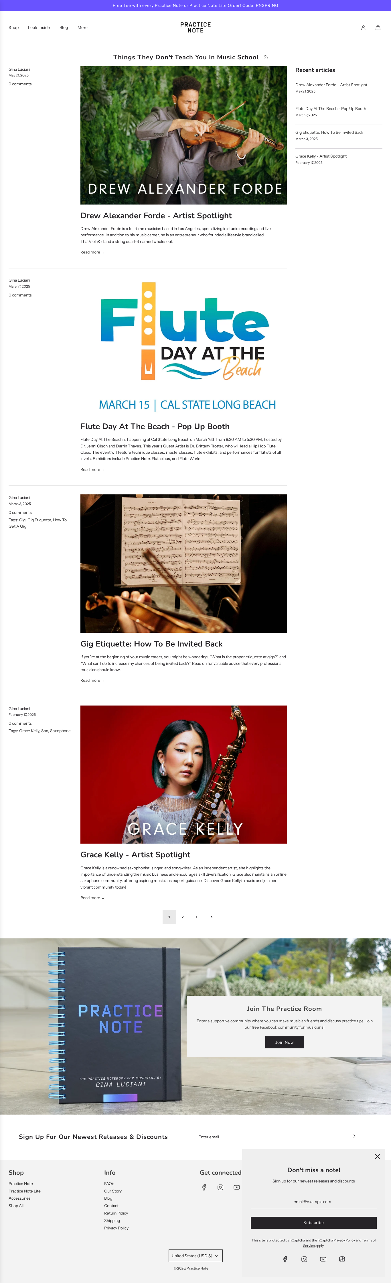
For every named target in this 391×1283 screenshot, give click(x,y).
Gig (22, 519)
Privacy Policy (116, 1228)
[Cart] (379, 27)
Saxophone (60, 730)
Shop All (16, 1205)
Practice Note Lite (25, 1191)
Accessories (20, 1198)
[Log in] (363, 27)
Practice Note (21, 1183)
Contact (111, 1205)
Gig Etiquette (39, 519)
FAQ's (109, 1183)
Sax (44, 730)
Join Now (284, 1042)
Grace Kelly (29, 730)
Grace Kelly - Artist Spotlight (135, 854)
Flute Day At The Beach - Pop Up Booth (155, 426)
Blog (108, 1198)
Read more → (92, 252)
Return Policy (116, 1213)
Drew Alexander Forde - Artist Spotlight (156, 215)
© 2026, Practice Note (191, 1268)
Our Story (113, 1191)
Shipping (112, 1220)
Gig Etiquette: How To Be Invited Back (151, 643)
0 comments (20, 84)
